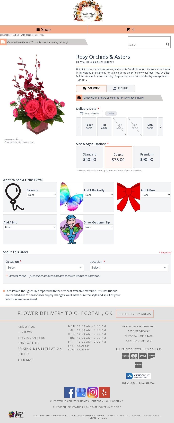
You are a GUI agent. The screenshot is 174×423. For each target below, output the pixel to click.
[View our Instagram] (92, 397)
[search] (167, 44)
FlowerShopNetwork (89, 415)
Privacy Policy (118, 415)
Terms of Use (97, 417)
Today (111, 113)
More (80, 80)
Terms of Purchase (146, 415)
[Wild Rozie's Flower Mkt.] (87, 20)
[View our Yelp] (104, 397)
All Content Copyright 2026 (53, 415)
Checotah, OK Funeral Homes (69, 401)
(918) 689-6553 (143, 340)
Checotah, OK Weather (68, 407)
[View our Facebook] (69, 397)
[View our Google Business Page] (81, 397)
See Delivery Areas (135, 314)
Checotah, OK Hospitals (108, 401)
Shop (46, 29)
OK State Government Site (103, 407)
